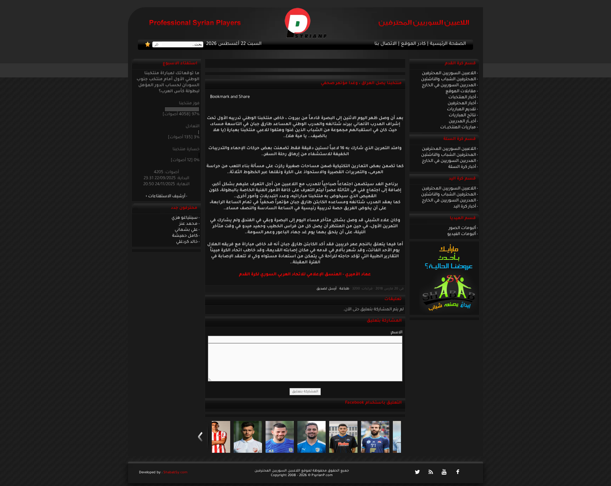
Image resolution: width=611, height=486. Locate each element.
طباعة (344, 289)
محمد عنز (188, 224)
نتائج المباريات (462, 115)
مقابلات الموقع (461, 91)
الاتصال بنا (385, 44)
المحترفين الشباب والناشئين (448, 79)
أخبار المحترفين (462, 103)
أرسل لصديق (326, 289)
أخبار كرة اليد (464, 206)
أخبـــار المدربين (462, 121)
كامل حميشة (185, 236)
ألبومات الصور (462, 228)
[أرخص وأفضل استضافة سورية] (448, 312)
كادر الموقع (413, 44)
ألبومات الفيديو (461, 234)
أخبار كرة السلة (462, 167)
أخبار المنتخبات (462, 97)
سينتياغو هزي (184, 218)
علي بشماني (186, 230)
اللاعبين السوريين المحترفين (449, 73)
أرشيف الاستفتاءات (166, 196)
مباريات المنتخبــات (458, 127)
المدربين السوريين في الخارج (449, 85)
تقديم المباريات (461, 109)
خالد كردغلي (187, 242)
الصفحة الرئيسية (448, 44)
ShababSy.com (175, 473)
